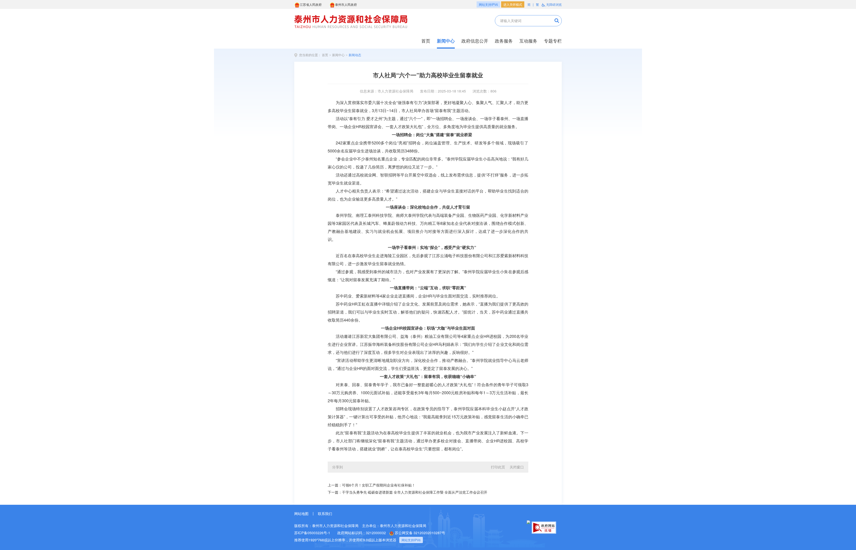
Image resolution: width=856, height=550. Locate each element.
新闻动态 (355, 55)
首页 (425, 40)
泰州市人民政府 (346, 4)
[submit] (553, 20)
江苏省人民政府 (311, 4)
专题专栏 (553, 40)
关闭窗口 (517, 467)
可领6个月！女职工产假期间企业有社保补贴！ (378, 485)
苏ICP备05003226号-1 (312, 532)
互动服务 (528, 40)
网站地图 (301, 513)
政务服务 (504, 40)
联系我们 (325, 513)
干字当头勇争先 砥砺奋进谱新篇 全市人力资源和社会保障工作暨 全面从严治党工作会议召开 (414, 492)
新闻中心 (446, 40)
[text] (520, 20)
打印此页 (498, 467)
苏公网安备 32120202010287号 (420, 532)
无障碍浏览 (554, 4)
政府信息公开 (474, 40)
